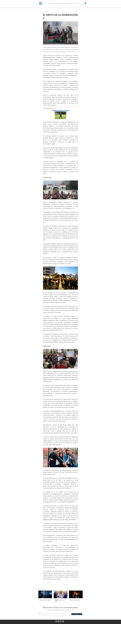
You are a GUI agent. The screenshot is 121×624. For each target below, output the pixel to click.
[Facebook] (56, 621)
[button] (49, 3)
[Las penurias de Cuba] (76, 594)
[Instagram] (63, 621)
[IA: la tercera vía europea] (45, 594)
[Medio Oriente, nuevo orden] (60, 594)
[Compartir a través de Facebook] (43, 582)
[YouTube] (61, 621)
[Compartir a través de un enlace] (50, 582)
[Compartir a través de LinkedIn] (48, 582)
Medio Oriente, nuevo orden (59, 600)
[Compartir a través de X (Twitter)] (45, 582)
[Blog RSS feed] (85, 3)
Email (39, 612)
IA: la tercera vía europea (45, 600)
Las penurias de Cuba (75, 600)
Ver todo (81, 588)
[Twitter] (58, 621)
